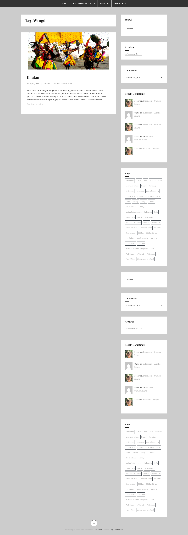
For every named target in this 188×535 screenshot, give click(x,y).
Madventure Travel (133, 222)
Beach (143, 186)
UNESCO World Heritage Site (137, 248)
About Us (104, 3)
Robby (47, 83)
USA (152, 248)
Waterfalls (151, 254)
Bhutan (33, 77)
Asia (145, 180)
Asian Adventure (132, 186)
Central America (152, 191)
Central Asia (130, 196)
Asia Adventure (156, 180)
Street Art (154, 238)
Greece (151, 201)
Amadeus (106, 529)
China (128, 201)
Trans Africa (130, 243)
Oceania (157, 228)
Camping (152, 186)
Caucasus (140, 191)
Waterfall (140, 254)
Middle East (156, 222)
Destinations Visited (83, 3)
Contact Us (120, 3)
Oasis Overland (146, 228)
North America (131, 228)
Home (65, 3)
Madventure (149, 217)
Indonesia (148, 212)
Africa (138, 180)
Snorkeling (130, 238)
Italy (156, 212)
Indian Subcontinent (63, 83)
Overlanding (131, 233)
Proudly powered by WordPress (79, 529)
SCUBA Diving (151, 233)
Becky (137, 101)
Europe (143, 201)
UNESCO (141, 243)
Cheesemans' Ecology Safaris (148, 196)
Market (146, 222)
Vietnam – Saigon (151, 148)
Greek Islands (131, 207)
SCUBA (140, 233)
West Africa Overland (145, 259)
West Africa (130, 259)
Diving (135, 201)
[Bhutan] (68, 54)
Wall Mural (130, 254)
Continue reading (38, 104)
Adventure (130, 180)
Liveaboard (130, 217)
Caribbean (130, 191)
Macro (139, 217)
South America (142, 238)
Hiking (141, 207)
